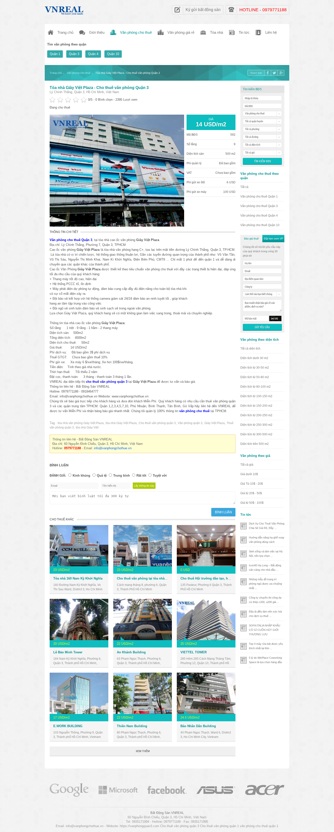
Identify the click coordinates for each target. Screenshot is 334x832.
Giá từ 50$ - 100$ (252, 502)
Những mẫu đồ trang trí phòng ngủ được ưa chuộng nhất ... (265, 584)
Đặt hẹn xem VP (273, 238)
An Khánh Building (131, 652)
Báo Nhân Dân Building (198, 726)
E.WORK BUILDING (67, 726)
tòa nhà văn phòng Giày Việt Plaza (81, 423)
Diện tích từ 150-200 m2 (256, 405)
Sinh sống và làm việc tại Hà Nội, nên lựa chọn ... (265, 553)
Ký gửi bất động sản (203, 10)
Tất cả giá (246, 464)
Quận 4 (93, 54)
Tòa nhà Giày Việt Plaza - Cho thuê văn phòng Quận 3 (99, 88)
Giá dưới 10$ (249, 474)
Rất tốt (141, 475)
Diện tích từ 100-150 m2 (256, 396)
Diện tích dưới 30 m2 (254, 358)
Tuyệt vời (160, 475)
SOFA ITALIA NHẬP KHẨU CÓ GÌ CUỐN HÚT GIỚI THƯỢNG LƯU (264, 630)
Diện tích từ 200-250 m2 (256, 415)
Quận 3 (74, 54)
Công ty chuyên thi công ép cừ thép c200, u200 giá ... (265, 599)
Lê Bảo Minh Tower (67, 652)
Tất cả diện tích (250, 348)
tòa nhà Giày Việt (87, 427)
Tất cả (244, 187)
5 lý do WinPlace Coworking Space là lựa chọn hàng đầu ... (265, 662)
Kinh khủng (81, 475)
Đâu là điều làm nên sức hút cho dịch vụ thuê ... (265, 613)
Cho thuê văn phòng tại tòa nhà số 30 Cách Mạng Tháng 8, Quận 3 (167, 578)
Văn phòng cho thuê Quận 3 (259, 206)
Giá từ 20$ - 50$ (251, 493)
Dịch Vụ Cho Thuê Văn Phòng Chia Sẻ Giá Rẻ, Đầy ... (266, 525)
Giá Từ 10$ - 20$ (251, 483)
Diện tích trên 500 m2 (254, 444)
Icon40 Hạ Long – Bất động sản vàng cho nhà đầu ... (265, 567)
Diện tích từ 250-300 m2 (256, 425)
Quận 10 (113, 54)
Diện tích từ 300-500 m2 (256, 434)
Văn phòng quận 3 (190, 423)
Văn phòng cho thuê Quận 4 (259, 215)
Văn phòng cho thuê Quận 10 (259, 225)
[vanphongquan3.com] (64, 9)
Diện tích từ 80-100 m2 (255, 386)
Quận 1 (55, 54)
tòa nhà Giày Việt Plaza (121, 423)
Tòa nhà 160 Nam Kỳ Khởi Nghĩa (77, 578)
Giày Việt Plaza (214, 423)
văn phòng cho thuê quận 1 (259, 826)
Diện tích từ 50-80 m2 (254, 377)
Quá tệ (102, 475)
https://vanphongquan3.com (139, 826)
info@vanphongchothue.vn (113, 448)
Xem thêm (143, 751)
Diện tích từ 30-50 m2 (254, 367)
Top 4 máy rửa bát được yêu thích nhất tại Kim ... (266, 646)
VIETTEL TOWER (193, 652)
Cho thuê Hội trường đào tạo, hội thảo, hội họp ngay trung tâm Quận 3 (234, 578)
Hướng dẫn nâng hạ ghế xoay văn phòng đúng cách (266, 539)
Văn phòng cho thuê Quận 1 (259, 196)
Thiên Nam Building (132, 726)
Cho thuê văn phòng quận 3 (157, 423)
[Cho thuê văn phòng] (69, 789)
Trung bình (121, 475)
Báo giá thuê (251, 238)
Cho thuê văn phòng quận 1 (219, 826)
